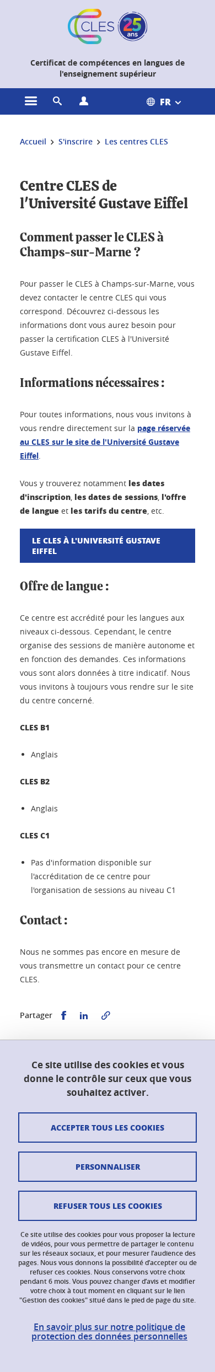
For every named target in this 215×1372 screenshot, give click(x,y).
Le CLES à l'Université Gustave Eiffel (96, 545)
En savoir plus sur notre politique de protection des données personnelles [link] (109, 1331)
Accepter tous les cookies (107, 1127)
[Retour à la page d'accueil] (107, 26)
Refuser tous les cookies (107, 1205)
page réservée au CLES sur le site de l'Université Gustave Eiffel (105, 442)
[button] (57, 101)
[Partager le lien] (105, 1015)
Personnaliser (108, 1166)
